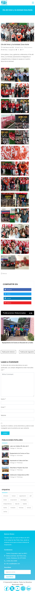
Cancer (14, 496)
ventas (5, 511)
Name (3, 399)
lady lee (17, 504)
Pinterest (8, 303)
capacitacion (22, 496)
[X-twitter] (12, 588)
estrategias (24, 500)
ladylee (25, 504)
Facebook (9, 289)
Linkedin (8, 298)
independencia (7, 504)
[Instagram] (23, 588)
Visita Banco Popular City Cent (19, 467)
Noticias (5, 273)
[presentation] (30, 313)
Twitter (8, 294)
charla (5, 500)
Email (2, 407)
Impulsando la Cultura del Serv (19, 460)
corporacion (13, 500)
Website (3, 415)
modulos (12, 507)
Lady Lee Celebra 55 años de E (19, 446)
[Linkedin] (28, 588)
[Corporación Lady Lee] (4, 2)
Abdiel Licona (19, 47)
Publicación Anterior (8, 352)
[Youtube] (17, 588)
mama (5, 507)
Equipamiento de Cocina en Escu (19, 453)
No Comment (28, 47)
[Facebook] (6, 588)
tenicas (29, 507)
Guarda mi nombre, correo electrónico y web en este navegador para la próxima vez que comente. (17, 427)
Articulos (5, 496)
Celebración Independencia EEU (19, 475)
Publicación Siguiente (27, 352)
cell (30, 496)
